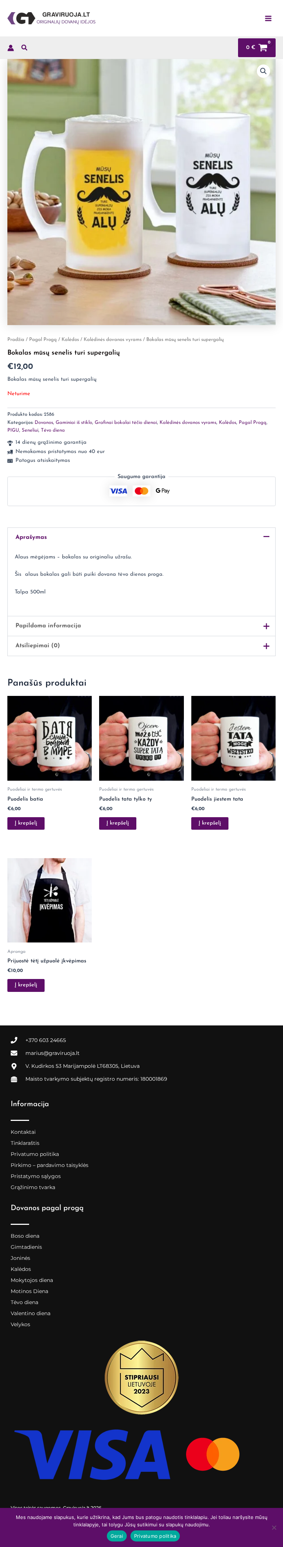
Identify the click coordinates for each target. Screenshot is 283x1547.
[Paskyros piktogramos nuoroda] (10, 48)
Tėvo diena (53, 430)
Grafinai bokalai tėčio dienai (126, 422)
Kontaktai (23, 1132)
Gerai (117, 1536)
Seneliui (30, 430)
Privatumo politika (35, 1154)
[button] (24, 49)
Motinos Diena (29, 1291)
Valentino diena (30, 1313)
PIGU (13, 430)
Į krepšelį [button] (26, 823)
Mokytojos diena (32, 1280)
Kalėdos (70, 339)
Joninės (20, 1258)
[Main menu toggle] (268, 18)
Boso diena (25, 1236)
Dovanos (44, 422)
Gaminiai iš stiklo (74, 422)
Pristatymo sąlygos (36, 1176)
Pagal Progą (43, 339)
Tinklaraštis (25, 1143)
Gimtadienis (26, 1247)
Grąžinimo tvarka (33, 1187)
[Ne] (273, 1527)
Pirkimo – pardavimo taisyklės (49, 1165)
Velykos (20, 1324)
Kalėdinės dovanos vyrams (113, 339)
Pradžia (15, 339)
